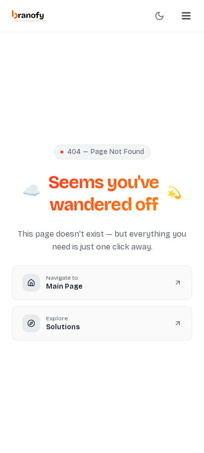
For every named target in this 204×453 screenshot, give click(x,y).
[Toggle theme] (159, 16)
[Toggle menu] (186, 16)
